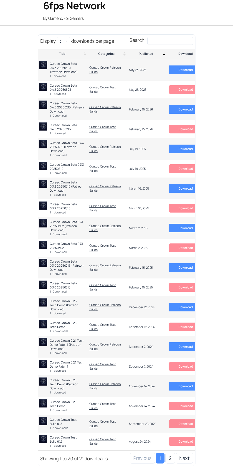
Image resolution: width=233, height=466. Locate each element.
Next (184, 458)
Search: (137, 40)
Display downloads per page (77, 41)
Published (146, 54)
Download (185, 54)
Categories (106, 54)
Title (62, 54)
